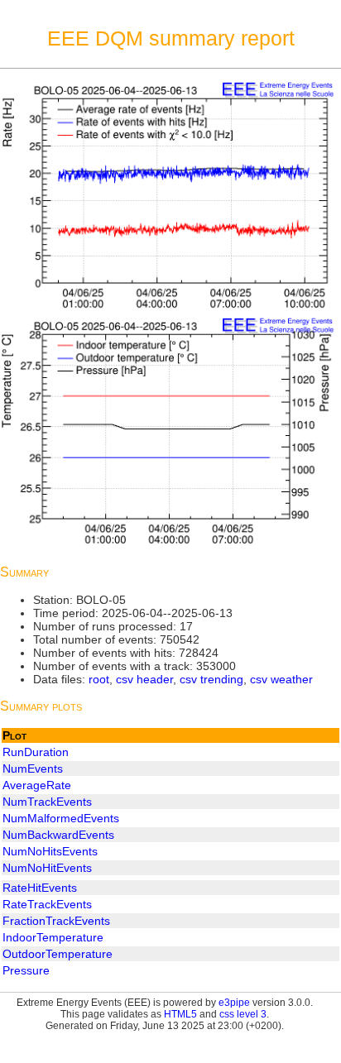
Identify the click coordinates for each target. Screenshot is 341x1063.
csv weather (281, 679)
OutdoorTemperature (57, 953)
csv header (144, 679)
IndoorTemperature (52, 937)
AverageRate (36, 785)
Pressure (26, 970)
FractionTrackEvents (56, 920)
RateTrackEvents (47, 904)
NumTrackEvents (47, 801)
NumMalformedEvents (60, 818)
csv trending (211, 679)
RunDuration (35, 752)
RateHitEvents (39, 887)
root (99, 679)
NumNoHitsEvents (50, 851)
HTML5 (180, 1014)
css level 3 (243, 1014)
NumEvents (32, 768)
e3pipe (234, 1002)
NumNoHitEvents (47, 867)
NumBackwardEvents (58, 834)
